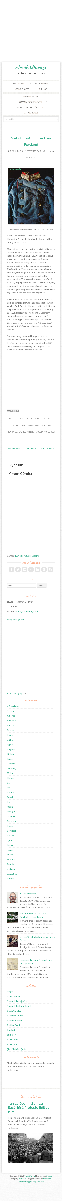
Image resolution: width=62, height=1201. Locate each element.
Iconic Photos (14, 996)
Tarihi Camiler (14, 1010)
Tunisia (10, 864)
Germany (11, 768)
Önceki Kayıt (47, 448)
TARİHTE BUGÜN (30, 113)
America (11, 715)
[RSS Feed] (50, 569)
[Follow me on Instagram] (24, 569)
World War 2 (13, 1044)
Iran (9, 782)
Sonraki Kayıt (14, 448)
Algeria (10, 710)
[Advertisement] (31, 31)
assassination (27, 425)
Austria (39, 425)
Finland (10, 754)
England (11, 749)
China (10, 739)
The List (11, 1029)
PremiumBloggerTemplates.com (31, 1181)
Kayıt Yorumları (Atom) (27, 555)
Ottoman (11, 816)
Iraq (9, 787)
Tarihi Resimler (14, 1020)
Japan (10, 806)
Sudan (10, 854)
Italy (9, 801)
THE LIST (43, 89)
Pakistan (11, 821)
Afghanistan (13, 706)
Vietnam (11, 868)
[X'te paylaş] (14, 410)
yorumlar (31, 158)
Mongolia (12, 811)
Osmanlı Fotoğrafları (17, 1001)
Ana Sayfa (31, 448)
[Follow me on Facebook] (11, 569)
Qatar (10, 840)
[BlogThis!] (11, 410)
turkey (10, 878)
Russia (10, 845)
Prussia (10, 835)
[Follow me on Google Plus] (31, 569)
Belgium (11, 730)
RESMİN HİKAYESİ (30, 96)
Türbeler (11, 1034)
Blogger (49, 1176)
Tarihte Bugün (14, 1025)
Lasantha (47, 1179)
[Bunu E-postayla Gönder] (8, 410)
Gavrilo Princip (26, 432)
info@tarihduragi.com (27, 611)
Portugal (11, 830)
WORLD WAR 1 (19, 84)
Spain (10, 849)
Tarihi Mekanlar (15, 1015)
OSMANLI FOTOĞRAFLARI (30, 102)
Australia (11, 720)
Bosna (10, 734)
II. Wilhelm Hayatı (29, 893)
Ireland (10, 792)
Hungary (38, 432)
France (10, 758)
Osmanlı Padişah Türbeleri (20, 1005)
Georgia (11, 763)
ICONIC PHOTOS (22, 89)
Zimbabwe (12, 873)
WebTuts (22, 1179)
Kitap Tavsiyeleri (15, 619)
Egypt (10, 744)
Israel (10, 797)
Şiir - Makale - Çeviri (16, 1049)
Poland (10, 825)
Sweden (11, 859)
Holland (11, 773)
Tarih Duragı (31, 67)
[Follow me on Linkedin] (37, 569)
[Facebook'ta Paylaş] (17, 410)
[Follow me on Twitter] (18, 569)
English (11, 991)
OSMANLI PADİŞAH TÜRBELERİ (30, 107)
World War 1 (13, 1039)
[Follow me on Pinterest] (44, 569)
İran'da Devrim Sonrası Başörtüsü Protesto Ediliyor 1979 (29, 1108)
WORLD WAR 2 (41, 84)
